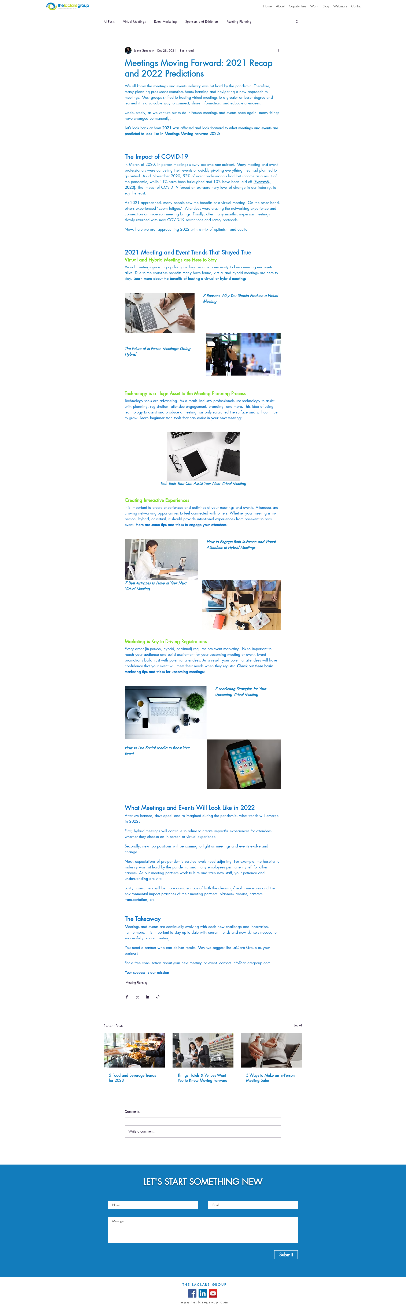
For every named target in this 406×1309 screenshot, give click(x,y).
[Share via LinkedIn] (147, 997)
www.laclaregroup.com (205, 1302)
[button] (297, 21)
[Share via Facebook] (127, 997)
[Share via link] (158, 997)
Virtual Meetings (134, 21)
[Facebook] (192, 1293)
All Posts (109, 21)
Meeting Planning (239, 21)
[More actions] (278, 50)
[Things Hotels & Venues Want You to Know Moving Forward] (203, 1050)
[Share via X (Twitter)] (137, 997)
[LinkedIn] (203, 1293)
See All (298, 1025)
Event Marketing (165, 21)
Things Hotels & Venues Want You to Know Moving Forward (202, 1078)
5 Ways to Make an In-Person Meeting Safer (270, 1078)
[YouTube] (213, 1293)
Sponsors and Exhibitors (201, 21)
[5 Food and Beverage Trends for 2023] (134, 1050)
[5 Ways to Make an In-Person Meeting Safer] (271, 1050)
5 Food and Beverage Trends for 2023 (132, 1078)
